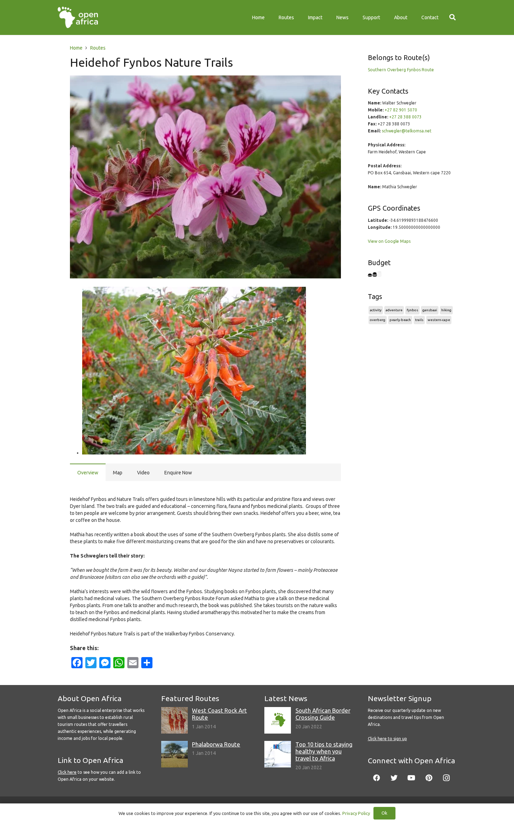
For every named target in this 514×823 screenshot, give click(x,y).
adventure (394, 310)
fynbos (412, 310)
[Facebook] (376, 778)
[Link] (78, 17)
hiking (446, 310)
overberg (377, 320)
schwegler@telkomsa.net (406, 131)
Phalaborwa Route (216, 744)
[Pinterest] (429, 778)
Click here (67, 772)
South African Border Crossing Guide (322, 714)
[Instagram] (446, 778)
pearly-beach (400, 320)
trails (419, 320)
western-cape (439, 320)
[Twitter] (394, 778)
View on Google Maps (389, 241)
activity (375, 310)
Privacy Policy (356, 813)
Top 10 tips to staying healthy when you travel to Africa (323, 751)
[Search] (452, 17)
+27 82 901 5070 (401, 110)
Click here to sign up (387, 738)
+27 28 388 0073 (405, 117)
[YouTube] (411, 778)
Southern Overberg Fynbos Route (401, 69)
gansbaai (429, 310)
